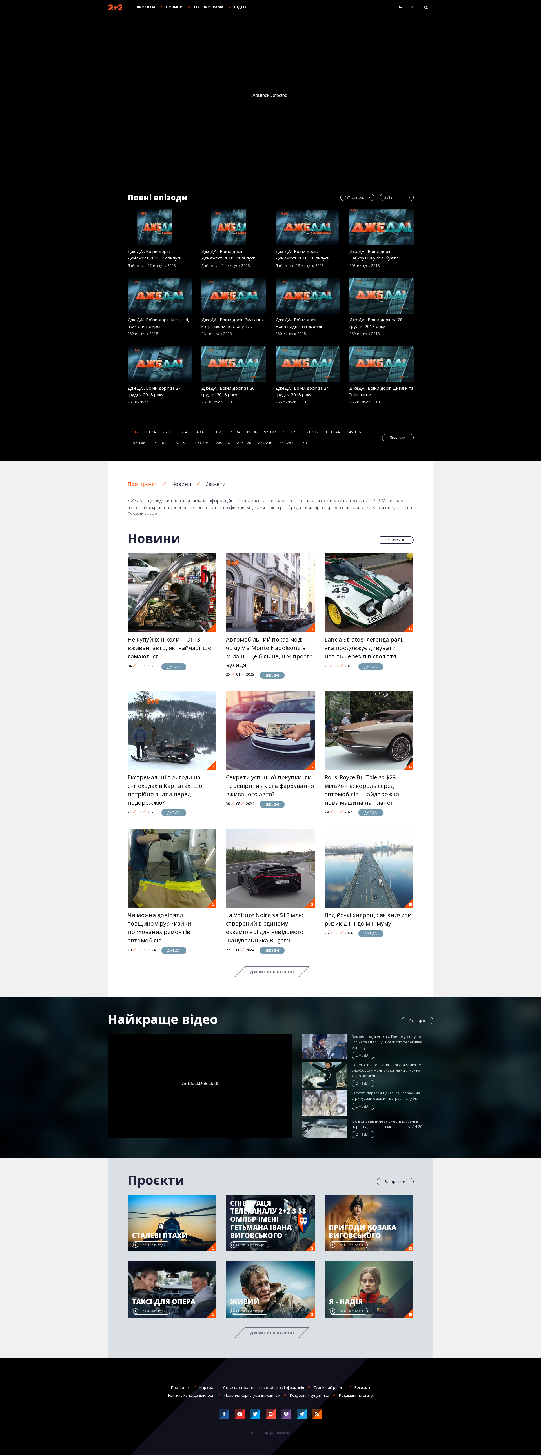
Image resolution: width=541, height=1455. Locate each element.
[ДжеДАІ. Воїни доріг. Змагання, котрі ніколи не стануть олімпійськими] (233, 296)
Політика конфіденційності (190, 1395)
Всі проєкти (395, 1181)
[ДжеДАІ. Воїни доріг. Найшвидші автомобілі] (308, 296)
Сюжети (215, 484)
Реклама (362, 1387)
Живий (245, 1302)
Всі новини (395, 540)
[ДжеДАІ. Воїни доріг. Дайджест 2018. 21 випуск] (233, 227)
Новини (174, 7)
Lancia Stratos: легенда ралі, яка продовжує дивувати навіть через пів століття (364, 648)
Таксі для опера (163, 1302)
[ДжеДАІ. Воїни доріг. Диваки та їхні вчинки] (381, 364)
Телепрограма (208, 7)
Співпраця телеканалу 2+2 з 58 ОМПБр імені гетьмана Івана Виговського (268, 1219)
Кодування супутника (309, 1395)
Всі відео (417, 1020)
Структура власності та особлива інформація (263, 1387)
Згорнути (398, 438)
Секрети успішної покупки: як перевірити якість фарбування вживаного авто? (270, 785)
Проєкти (146, 7)
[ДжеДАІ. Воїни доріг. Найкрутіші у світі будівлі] (381, 227)
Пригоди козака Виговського (362, 1231)
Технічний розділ (329, 1387)
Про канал (180, 1387)
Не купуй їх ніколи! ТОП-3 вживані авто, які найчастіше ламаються (169, 648)
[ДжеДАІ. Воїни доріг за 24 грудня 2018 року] (308, 364)
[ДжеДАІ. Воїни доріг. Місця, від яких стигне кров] (160, 296)
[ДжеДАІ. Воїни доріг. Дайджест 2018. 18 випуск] (308, 227)
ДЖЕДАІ (174, 666)
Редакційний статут (357, 1395)
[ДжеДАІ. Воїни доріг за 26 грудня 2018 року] (233, 364)
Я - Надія (346, 1302)
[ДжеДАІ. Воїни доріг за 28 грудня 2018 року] (381, 296)
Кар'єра (206, 1387)
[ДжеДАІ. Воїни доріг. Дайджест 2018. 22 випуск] (160, 227)
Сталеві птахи (160, 1236)
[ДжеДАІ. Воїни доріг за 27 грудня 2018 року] (160, 364)
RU (412, 7)
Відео (240, 7)
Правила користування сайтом (252, 1395)
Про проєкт (142, 484)
